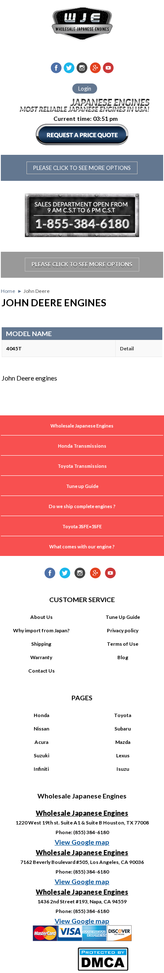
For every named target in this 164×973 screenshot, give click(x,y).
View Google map (82, 842)
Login (84, 88)
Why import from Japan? (41, 630)
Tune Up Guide (123, 617)
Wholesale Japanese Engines (82, 425)
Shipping (41, 644)
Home (8, 291)
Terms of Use (122, 644)
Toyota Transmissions (82, 466)
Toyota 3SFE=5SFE (82, 526)
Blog (122, 657)
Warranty (41, 657)
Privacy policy (122, 630)
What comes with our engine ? (82, 546)
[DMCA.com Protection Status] (104, 957)
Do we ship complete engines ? (82, 506)
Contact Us (41, 671)
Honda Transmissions (82, 446)
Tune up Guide (82, 486)
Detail (127, 348)
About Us (41, 617)
